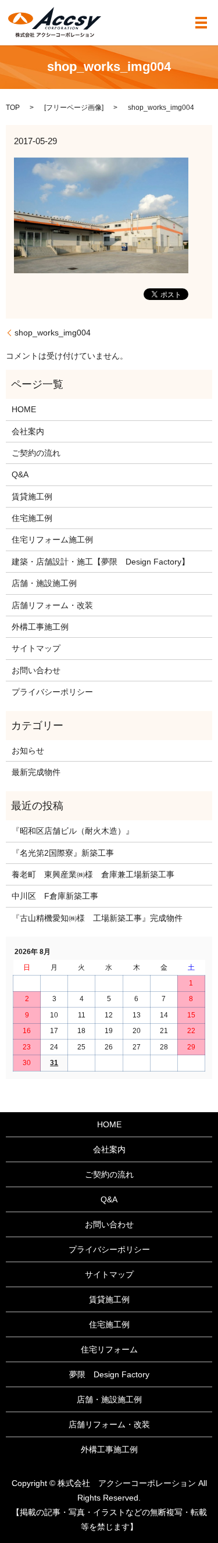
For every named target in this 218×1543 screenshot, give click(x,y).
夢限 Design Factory (109, 1374)
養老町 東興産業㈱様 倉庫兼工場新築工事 (93, 874)
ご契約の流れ (36, 453)
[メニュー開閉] (201, 22)
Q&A (20, 474)
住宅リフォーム (109, 1349)
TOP (13, 107)
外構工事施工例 (40, 626)
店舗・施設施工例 (44, 583)
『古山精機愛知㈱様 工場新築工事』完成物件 (97, 918)
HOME (24, 409)
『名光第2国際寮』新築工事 (63, 853)
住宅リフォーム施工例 (52, 539)
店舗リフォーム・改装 (52, 605)
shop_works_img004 (53, 332)
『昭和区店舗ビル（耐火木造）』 (73, 830)
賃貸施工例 (32, 496)
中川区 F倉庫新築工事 (55, 896)
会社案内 (28, 431)
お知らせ (28, 750)
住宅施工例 (32, 518)
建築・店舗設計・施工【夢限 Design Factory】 (101, 561)
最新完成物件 (36, 772)
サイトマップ (36, 648)
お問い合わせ (36, 670)
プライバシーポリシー (52, 692)
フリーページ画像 (74, 107)
